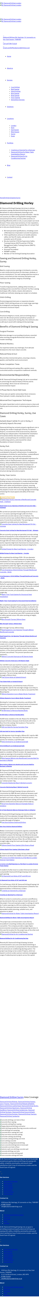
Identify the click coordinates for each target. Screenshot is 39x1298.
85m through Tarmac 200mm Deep (11, 624)
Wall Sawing (15, 89)
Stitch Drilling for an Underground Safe (12, 746)
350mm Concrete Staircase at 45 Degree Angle (14, 661)
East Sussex (15, 130)
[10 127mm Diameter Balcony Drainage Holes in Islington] (19, 806)
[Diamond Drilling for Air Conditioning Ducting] (16, 934)
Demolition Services (18, 100)
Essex (13, 136)
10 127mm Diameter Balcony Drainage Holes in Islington (17, 810)
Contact (9, 177)
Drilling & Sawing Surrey (12, 198)
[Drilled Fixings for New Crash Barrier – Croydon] (16, 549)
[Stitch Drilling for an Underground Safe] (14, 742)
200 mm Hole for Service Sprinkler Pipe (12, 731)
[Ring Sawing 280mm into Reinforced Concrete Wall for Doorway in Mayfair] (19, 760)
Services (9, 80)
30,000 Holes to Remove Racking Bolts (12, 715)
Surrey (13, 134)
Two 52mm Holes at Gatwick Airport (11, 681)
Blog (8, 165)
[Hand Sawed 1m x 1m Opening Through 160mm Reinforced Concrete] (19, 632)
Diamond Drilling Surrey (12, 1097)
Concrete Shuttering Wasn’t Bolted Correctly (14, 787)
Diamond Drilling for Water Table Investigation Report (22, 153)
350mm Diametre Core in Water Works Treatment (15, 698)
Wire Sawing (15, 93)
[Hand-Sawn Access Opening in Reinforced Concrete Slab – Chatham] (19, 502)
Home (9, 56)
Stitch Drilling (15, 91)
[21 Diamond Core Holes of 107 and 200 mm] (15, 876)
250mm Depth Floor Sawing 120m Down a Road (14, 849)
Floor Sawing (15, 98)
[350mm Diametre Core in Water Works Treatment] (17, 694)
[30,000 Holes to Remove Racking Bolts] (14, 710)
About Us (7, 1217)
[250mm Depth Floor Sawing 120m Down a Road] (17, 845)
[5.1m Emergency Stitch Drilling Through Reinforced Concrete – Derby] (19, 572)
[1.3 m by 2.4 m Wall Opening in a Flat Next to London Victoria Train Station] (19, 860)
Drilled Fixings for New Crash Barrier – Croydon (14, 553)
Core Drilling (15, 87)
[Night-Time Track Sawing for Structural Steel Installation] (19, 597)
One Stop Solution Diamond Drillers (11, 826)
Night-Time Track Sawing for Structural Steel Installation (18, 601)
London (13, 126)
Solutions (10, 107)
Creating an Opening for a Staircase (23, 150)
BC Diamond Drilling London (14, 1215)
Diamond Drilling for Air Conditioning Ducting (19, 157)
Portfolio (10, 143)
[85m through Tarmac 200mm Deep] (12, 619)
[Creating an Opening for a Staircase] (13, 891)
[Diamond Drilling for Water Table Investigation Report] (19, 913)
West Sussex (15, 132)
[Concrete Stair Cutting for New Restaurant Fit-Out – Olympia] (19, 526)
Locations (10, 119)
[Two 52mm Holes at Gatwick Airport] (13, 677)
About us (10, 68)
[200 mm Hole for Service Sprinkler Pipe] (14, 727)
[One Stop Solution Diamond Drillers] (13, 822)
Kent (12, 128)
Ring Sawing (15, 95)
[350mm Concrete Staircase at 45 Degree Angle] (16, 657)
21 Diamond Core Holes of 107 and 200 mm (13, 880)
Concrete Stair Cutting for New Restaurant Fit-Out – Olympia (19, 530)
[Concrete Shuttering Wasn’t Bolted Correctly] (16, 783)
